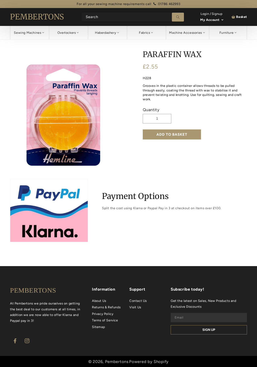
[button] (29, 32)
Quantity (151, 109)
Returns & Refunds (106, 307)
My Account (209, 20)
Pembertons (116, 361)
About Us (99, 301)
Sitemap (98, 327)
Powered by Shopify (149, 361)
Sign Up (208, 330)
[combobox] (133, 16)
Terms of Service (105, 320)
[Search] (178, 17)
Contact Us (138, 301)
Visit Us (135, 307)
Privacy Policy (102, 314)
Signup (217, 14)
